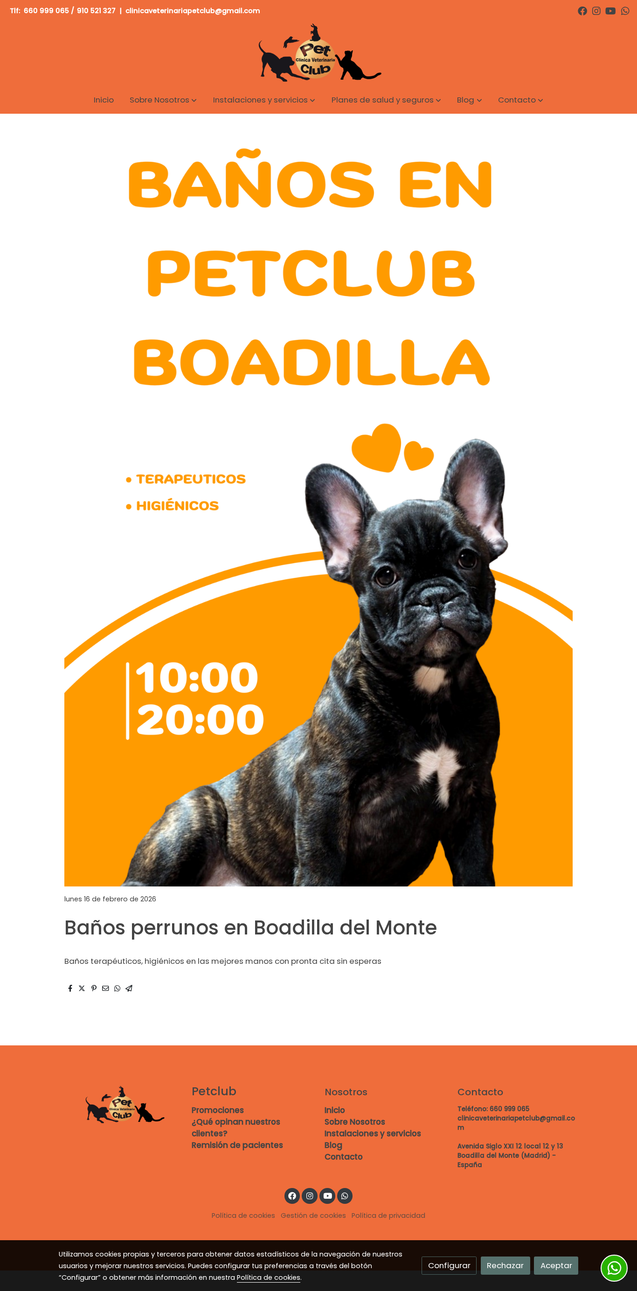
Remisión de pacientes (237, 1145)
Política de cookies (243, 1215)
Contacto (344, 1156)
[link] (318, 53)
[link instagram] (596, 10)
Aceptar (556, 1265)
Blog (333, 1145)
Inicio (335, 1110)
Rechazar (505, 1265)
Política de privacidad (388, 1215)
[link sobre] (119, 1105)
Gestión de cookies (313, 1215)
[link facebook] (582, 10)
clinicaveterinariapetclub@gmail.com (193, 10)
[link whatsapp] (625, 10)
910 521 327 (96, 10)
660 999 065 (46, 10)
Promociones (218, 1110)
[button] (163, 100)
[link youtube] (610, 10)
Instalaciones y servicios (373, 1133)
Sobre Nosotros (355, 1121)
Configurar (449, 1265)
